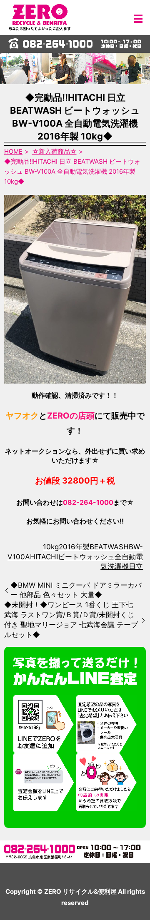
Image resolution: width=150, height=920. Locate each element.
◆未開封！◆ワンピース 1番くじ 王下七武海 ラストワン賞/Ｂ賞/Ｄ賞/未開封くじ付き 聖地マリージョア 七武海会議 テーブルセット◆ (71, 619)
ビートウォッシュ (86, 557)
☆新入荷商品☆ (54, 151)
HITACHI (44, 557)
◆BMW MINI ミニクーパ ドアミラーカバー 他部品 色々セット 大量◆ (76, 590)
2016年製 (74, 547)
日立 (136, 566)
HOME (13, 151)
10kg (51, 547)
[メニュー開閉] (138, 19)
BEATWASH (109, 547)
